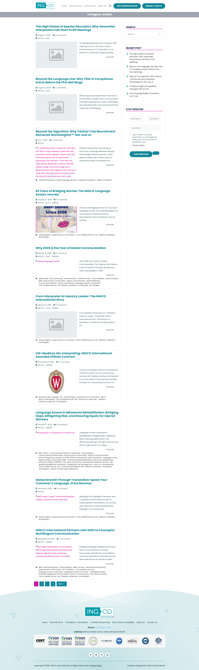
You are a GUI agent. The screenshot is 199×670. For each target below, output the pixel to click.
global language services (66, 180)
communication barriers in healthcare (65, 453)
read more (110, 57)
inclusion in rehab (62, 458)
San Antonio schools (98, 574)
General (55, 203)
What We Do (90, 6)
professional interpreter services (96, 462)
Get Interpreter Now (127, 6)
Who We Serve (75, 6)
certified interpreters (47, 180)
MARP (64, 460)
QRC (111, 462)
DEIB (40, 281)
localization (96, 283)
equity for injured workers (98, 455)
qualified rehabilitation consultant (52, 464)
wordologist (83, 285)
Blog (48, 38)
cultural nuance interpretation (51, 455)
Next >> (61, 584)
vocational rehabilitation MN (72, 467)
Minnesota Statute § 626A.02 (50, 462)
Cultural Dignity (45, 235)
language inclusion (82, 283)
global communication (76, 281)
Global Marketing (93, 281)
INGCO (103, 397)
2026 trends (43, 278)
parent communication (79, 574)
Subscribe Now (141, 154)
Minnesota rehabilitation (103, 460)
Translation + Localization (76, 622)
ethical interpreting (46, 458)
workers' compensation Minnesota (64, 469)
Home (64, 6)
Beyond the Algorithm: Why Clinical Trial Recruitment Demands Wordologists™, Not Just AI (145, 79)
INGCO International (66, 283)
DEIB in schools (79, 567)
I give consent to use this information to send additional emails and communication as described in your (144, 140)
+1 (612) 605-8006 (103, 627)
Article (41, 38)
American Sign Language (49, 397)
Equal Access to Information (63, 235)
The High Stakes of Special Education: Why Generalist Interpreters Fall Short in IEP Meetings (142, 58)
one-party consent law (72, 462)
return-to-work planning (103, 464)
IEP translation (68, 570)
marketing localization (86, 180)
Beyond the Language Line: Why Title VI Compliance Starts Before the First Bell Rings (145, 69)
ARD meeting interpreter (48, 567)
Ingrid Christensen (95, 458)
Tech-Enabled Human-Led (86, 235)
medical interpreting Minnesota (80, 460)
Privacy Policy (138, 145)
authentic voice (84, 278)
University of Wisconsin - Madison (91, 399)
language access (110, 458)
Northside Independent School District (54, 574)
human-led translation (48, 283)
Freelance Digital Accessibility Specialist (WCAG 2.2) (142, 87)
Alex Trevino (43, 453)
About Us (102, 6)
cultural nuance (111, 278)
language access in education (51, 572)
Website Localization (107, 235)
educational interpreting (95, 567)
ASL (61, 397)
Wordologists (44, 237)
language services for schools (76, 572)
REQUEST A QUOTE (154, 6)
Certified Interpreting (100, 622)
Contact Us (152, 622)
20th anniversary (56, 278)
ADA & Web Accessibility (123, 622)
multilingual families (97, 572)
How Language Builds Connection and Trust (144, 94)
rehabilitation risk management (79, 464)
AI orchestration (70, 278)
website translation (104, 180)
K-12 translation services (84, 570)
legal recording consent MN (50, 460)
